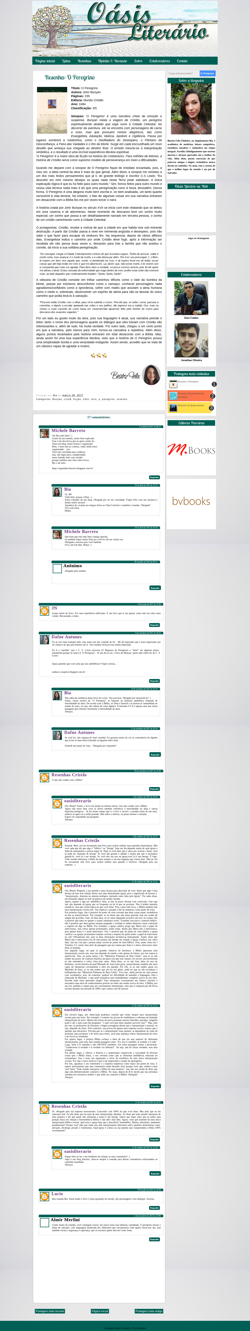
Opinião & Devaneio (112, 61)
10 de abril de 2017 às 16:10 (146, 527)
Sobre (138, 61)
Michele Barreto (68, 430)
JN (54, 608)
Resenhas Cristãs (69, 774)
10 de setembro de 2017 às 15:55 (144, 689)
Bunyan (57, 399)
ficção (77, 399)
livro (94, 399)
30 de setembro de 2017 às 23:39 (147, 771)
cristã (67, 399)
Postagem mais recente (50, 1311)
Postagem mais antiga (149, 1311)
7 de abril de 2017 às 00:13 (150, 426)
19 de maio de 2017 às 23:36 (149, 604)
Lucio (57, 1193)
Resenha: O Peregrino (188, 382)
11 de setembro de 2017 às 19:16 (144, 728)
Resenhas (84, 61)
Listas (66, 61)
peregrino (108, 399)
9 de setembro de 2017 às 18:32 (148, 633)
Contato (182, 61)
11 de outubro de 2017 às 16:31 (148, 1102)
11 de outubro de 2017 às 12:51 (144, 881)
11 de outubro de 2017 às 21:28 (144, 1147)
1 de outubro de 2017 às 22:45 (145, 797)
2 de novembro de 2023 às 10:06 (147, 1216)
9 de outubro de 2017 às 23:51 (145, 836)
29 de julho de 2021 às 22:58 (149, 1190)
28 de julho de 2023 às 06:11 (145, 562)
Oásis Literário (122, 1328)
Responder (154, 477)
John (86, 399)
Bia (55, 395)
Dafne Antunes (67, 636)
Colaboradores (159, 61)
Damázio (141, 1328)
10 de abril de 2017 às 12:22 (146, 485)
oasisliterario (77, 800)
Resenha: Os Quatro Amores (191, 405)
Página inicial (45, 61)
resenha (122, 399)
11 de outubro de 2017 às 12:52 (144, 1005)
